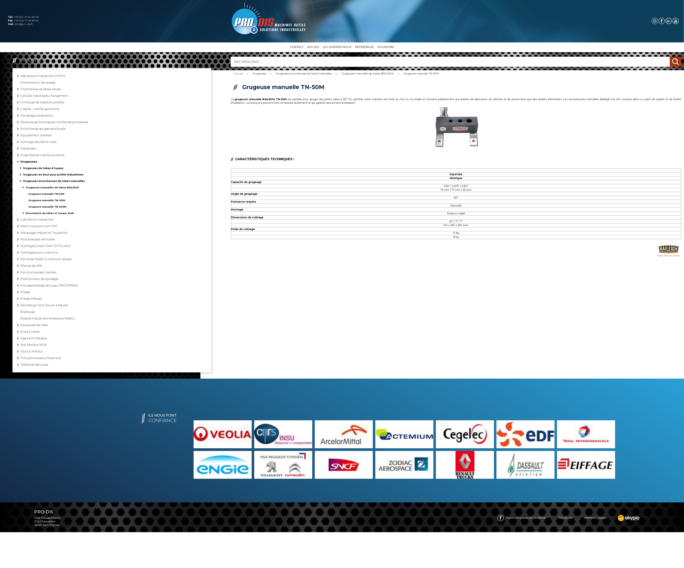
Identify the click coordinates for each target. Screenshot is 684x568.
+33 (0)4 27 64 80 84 (23, 17)
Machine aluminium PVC (39, 226)
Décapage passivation (37, 115)
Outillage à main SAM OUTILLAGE (45, 246)
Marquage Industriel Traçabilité (44, 232)
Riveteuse (27, 312)
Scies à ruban (30, 331)
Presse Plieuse (31, 298)
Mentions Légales (595, 517)
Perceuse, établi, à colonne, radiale (46, 259)
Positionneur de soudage (39, 279)
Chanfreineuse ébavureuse (40, 89)
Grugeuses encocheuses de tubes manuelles (54, 181)
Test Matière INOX (33, 345)
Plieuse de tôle (31, 265)
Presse (25, 292)
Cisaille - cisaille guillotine (39, 109)
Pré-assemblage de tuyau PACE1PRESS (49, 285)
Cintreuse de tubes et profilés (42, 102)
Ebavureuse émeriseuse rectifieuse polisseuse (54, 122)
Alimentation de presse (37, 82)
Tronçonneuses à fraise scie (40, 358)
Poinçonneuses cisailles (38, 272)
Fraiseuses (28, 148)
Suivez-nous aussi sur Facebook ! (526, 517)
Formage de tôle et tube (38, 142)
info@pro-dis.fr (20, 24)
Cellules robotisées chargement (44, 95)
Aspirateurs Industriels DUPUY (43, 76)
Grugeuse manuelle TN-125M (46, 200)
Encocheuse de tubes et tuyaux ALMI (50, 213)
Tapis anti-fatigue (33, 338)
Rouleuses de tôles (34, 325)
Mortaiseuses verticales (37, 239)
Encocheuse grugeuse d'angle (43, 128)
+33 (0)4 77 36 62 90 (23, 20)
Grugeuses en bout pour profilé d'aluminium (53, 174)
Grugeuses (28, 161)
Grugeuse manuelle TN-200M (47, 206)
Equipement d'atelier (36, 135)
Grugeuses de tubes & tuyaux (43, 168)
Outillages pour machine (39, 252)
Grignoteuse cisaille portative (42, 155)
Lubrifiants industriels (36, 219)
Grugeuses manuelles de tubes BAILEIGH (52, 187)
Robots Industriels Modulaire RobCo (47, 318)
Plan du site (565, 517)
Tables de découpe (34, 364)
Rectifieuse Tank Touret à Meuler (44, 305)
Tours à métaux (31, 351)
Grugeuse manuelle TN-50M (46, 193)
